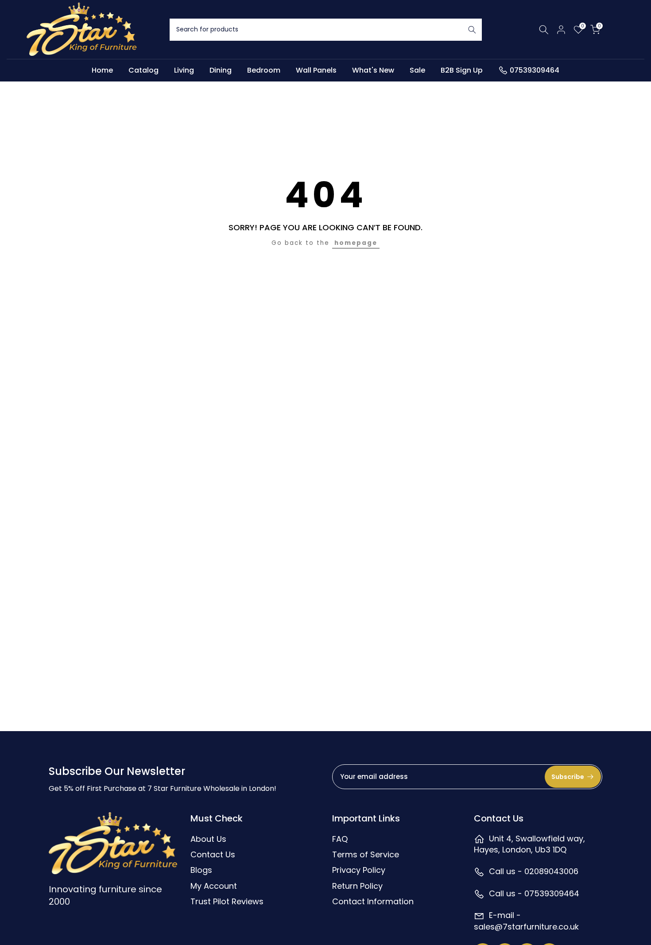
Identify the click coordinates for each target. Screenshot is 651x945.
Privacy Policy (358, 869)
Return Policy (357, 885)
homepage (355, 243)
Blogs (201, 869)
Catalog (143, 70)
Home (102, 70)
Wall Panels (316, 70)
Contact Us (212, 854)
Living (184, 70)
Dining (220, 70)
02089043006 (551, 871)
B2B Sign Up (462, 70)
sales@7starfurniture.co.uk (526, 926)
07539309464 (534, 70)
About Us (208, 838)
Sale (417, 70)
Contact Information (373, 901)
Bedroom (263, 70)
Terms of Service (365, 854)
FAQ (340, 838)
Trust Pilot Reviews (227, 901)
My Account (213, 885)
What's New (373, 70)
